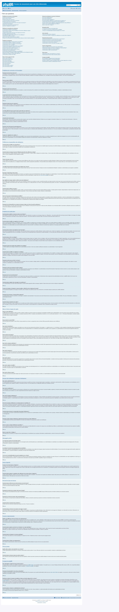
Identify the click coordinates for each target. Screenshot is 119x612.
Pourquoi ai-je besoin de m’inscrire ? (9, 17)
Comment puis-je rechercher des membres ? (49, 42)
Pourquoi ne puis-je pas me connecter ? (9, 21)
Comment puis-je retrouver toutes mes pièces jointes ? (51, 54)
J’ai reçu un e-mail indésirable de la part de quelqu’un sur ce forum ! (53, 30)
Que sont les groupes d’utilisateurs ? (48, 19)
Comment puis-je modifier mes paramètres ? (10, 29)
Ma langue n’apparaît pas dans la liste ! (9, 33)
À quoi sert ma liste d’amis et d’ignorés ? (49, 34)
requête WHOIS (5, 580)
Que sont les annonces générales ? (8, 62)
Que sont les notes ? (6, 64)
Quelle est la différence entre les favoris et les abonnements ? (52, 46)
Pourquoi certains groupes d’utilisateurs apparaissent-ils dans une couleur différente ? (56, 22)
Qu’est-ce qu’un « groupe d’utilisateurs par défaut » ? (51, 23)
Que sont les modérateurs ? (47, 18)
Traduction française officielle (40, 601)
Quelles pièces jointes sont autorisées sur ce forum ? (51, 53)
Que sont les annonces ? (7, 63)
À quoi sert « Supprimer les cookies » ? (9, 25)
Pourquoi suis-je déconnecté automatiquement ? (11, 24)
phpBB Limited (30, 564)
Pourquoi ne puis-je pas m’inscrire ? (8, 19)
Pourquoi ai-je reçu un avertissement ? (9, 50)
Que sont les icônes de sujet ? (8, 66)
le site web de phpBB (44, 175)
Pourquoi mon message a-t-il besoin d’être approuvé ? (12, 53)
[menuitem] (9, 8)
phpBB (38, 600)
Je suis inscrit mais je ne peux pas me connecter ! (11, 20)
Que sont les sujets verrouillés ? (8, 65)
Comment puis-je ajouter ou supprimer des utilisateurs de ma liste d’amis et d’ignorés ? (56, 35)
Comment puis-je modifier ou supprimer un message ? (12, 42)
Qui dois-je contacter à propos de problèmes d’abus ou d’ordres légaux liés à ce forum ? (57, 60)
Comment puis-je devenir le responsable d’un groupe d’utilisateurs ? (53, 21)
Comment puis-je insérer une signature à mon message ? (12, 43)
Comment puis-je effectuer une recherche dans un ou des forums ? (53, 38)
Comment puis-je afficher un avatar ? (9, 35)
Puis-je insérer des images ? (7, 61)
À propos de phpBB (29, 566)
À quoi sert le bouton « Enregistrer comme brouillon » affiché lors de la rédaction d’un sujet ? (18, 52)
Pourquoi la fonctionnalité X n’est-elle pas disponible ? (51, 59)
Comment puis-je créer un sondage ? (9, 44)
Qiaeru (47, 601)
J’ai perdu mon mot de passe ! (8, 23)
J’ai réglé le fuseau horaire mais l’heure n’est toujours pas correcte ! (14, 32)
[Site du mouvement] (8, 4)
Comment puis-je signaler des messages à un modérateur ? (13, 51)
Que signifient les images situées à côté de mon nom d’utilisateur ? (14, 34)
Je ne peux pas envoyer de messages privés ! (50, 28)
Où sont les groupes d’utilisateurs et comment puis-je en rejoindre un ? (54, 20)
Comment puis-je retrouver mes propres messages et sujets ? (52, 43)
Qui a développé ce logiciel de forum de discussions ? (51, 58)
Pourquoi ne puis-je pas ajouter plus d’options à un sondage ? (13, 45)
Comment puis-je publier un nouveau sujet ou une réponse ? (13, 41)
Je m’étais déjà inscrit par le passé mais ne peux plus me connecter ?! (14, 22)
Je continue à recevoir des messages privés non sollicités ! (52, 29)
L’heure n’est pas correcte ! (7, 31)
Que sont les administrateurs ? (47, 17)
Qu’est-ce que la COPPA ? (7, 18)
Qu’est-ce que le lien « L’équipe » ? (48, 24)
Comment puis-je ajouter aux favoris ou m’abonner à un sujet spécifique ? (54, 47)
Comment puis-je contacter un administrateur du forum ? (51, 61)
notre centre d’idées (54, 572)
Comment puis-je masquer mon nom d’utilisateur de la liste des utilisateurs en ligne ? (17, 30)
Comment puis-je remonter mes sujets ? (9, 54)
